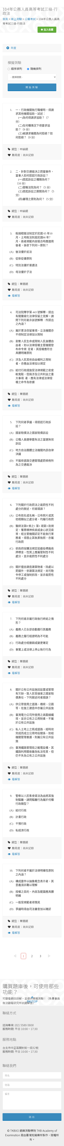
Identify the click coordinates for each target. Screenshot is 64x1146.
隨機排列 (35, 69)
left (15, 956)
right (49, 956)
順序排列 (16, 69)
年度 (13, 48)
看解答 (16, 295)
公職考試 (30, 19)
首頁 (5, 19)
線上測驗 (16, 19)
